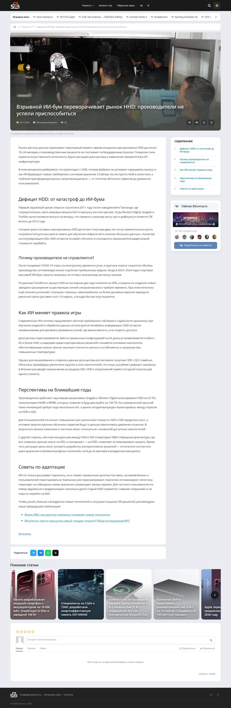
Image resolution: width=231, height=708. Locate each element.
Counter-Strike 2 (138, 16)
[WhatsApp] (204, 122)
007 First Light (67, 16)
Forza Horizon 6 (44, 16)
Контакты (68, 694)
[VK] (141, 5)
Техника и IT (27, 26)
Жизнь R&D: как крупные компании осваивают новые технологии (67, 514)
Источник (25, 534)
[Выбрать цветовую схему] (216, 5)
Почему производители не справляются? (194, 161)
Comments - (207, 674)
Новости (87, 5)
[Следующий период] (215, 595)
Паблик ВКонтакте (194, 206)
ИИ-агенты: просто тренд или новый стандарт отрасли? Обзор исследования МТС (77, 521)
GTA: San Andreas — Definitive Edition (102, 16)
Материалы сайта (52, 694)
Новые (19, 648)
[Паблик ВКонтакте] (178, 206)
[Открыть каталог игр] (214, 17)
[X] (211, 122)
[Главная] (15, 26)
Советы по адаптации (192, 188)
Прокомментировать (46, 122)
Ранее (43, 648)
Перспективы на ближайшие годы (196, 180)
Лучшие (31, 648)
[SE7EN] (15, 5)
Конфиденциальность (30, 694)
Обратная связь (126, 5)
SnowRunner (161, 16)
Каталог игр (105, 5)
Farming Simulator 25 (186, 16)
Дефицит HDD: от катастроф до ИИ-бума (197, 150)
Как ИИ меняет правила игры (196, 169)
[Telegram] (148, 5)
